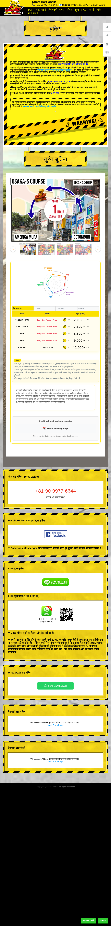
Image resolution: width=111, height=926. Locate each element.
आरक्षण (103, 920)
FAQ (84, 9)
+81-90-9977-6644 (55, 491)
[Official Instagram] (107, 44)
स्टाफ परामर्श (88, 920)
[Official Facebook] (107, 35)
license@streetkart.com (59, 81)
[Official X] (107, 27)
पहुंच (77, 9)
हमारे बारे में (41, 9)
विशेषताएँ (52, 9)
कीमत (69, 9)
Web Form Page (55, 725)
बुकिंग (99, 9)
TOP (30, 9)
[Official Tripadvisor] (107, 52)
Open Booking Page (58, 428)
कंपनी (91, 9)
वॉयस (61, 9)
